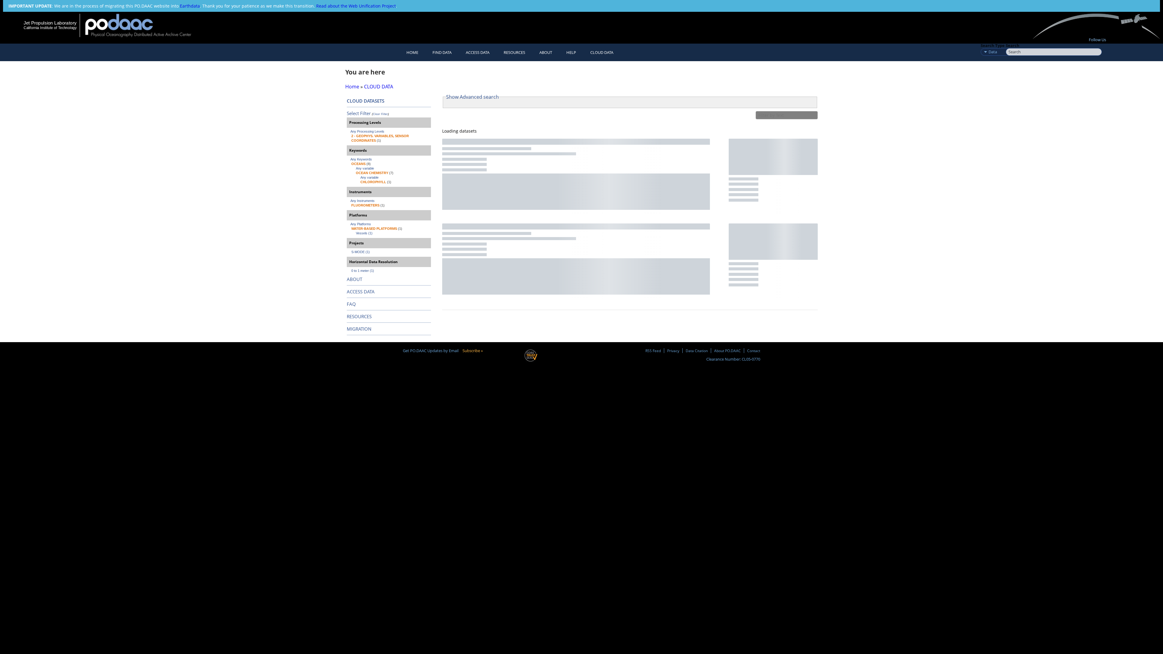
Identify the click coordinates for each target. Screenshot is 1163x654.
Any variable (365, 168)
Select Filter (359, 113)
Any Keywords (361, 159)
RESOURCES (514, 52)
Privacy (673, 350)
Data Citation (697, 350)
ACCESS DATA (361, 292)
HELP (571, 52)
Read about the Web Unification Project (356, 6)
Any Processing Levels (367, 131)
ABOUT (354, 279)
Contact (753, 350)
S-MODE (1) (360, 252)
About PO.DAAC (727, 350)
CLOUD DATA (601, 52)
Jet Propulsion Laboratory (50, 22)
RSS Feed (653, 350)
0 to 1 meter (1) (362, 270)
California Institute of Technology (50, 28)
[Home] (143, 25)
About (545, 52)
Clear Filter (380, 114)
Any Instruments (362, 201)
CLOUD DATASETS (365, 101)
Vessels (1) (364, 233)
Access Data (477, 52)
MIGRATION (359, 329)
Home (412, 52)
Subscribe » (472, 350)
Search (1012, 45)
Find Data (442, 52)
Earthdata (190, 6)
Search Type (993, 45)
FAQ (351, 304)
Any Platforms (360, 224)
